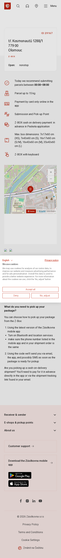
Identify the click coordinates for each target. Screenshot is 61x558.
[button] (7, 260)
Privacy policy (52, 260)
